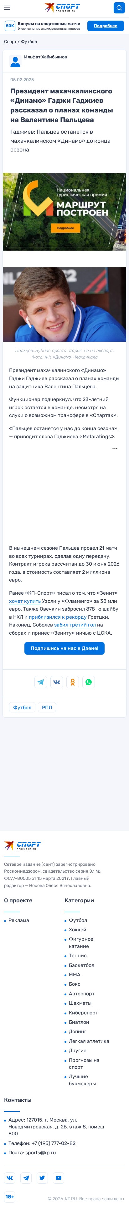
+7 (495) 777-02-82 (53, 1143)
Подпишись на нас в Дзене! (64, 648)
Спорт (10, 41)
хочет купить (25, 601)
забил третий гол (75, 625)
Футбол (29, 41)
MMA (74, 975)
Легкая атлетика (89, 1041)
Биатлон (79, 1022)
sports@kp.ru (40, 1153)
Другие (77, 1050)
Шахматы (80, 1003)
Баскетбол (81, 965)
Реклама (18, 920)
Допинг (77, 1031)
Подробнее (105, 25)
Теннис (78, 956)
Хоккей (77, 930)
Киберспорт (83, 1013)
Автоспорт (82, 994)
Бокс (74, 984)
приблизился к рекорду (58, 617)
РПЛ (47, 708)
